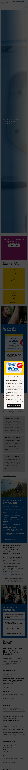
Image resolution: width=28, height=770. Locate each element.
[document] (14, 385)
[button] (2, 767)
